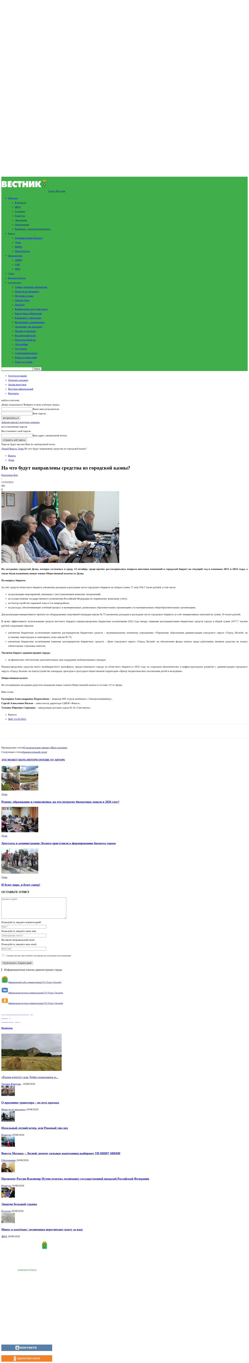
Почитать (7, 1028)
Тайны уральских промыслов (31, 287)
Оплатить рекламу (18, 380)
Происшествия (15, 255)
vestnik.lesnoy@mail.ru (27, 1270)
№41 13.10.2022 (17, 719)
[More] (86, 731)
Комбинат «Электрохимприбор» (33, 229)
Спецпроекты (14, 282)
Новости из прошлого (27, 291)
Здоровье (20, 211)
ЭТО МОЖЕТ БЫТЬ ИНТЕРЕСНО (22, 759)
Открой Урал (22, 300)
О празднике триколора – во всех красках (30, 1102)
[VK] (74, 731)
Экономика (21, 220)
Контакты (13, 393)
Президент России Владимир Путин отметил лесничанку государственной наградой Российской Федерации (75, 1178)
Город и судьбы (23, 362)
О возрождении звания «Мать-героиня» (46, 747)
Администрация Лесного (29, 238)
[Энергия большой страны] (8, 1196)
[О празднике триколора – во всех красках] (8, 1095)
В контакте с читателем (28, 318)
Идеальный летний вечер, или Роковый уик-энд (34, 1128)
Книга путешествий (26, 357)
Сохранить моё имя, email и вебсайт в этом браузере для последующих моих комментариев (38, 956)
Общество (13, 198)
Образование (22, 224)
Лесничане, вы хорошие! (28, 326)
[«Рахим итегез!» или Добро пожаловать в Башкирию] (31, 1070)
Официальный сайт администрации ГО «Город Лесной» (34, 982)
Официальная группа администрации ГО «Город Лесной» (35, 992)
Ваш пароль (39, 413)
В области (20, 202)
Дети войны (21, 344)
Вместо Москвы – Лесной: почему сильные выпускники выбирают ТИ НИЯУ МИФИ (60, 1153)
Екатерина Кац (9, 475)
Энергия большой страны (19, 1204)
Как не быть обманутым (28, 313)
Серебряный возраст (26, 353)
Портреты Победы (25, 340)
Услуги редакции (17, 375)
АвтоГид (20, 304)
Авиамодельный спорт (34, 752)
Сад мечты (21, 348)
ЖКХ (18, 207)
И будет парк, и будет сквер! (20, 884)
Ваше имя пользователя (46, 409)
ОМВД (18, 260)
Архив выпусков (17, 384)
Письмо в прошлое (25, 331)
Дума (18, 242)
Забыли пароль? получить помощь (20, 422)
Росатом (6, 1211)
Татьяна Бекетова (11, 1084)
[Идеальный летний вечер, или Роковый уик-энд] (8, 1120)
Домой (5, 448)
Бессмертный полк (17, 278)
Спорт (11, 273)
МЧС (17, 269)
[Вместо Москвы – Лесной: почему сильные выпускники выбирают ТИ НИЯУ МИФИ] (8, 1146)
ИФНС (18, 246)
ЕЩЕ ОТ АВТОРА (54, 759)
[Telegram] (62, 731)
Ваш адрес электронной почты (50, 435)
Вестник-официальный (20, 389)
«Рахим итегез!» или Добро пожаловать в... (29, 1077)
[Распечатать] (50, 731)
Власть (11, 233)
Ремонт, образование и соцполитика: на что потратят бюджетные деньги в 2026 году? (60, 801)
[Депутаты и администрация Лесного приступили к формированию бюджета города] (19, 831)
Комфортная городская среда (31, 309)
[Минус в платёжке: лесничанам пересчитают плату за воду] (8, 1222)
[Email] (38, 731)
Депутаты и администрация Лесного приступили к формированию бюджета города (58, 843)
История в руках (24, 296)
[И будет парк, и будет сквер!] (19, 872)
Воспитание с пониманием (30, 322)
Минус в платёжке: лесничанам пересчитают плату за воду (42, 1229)
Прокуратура (22, 251)
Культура (20, 215)
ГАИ (17, 264)
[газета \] (124, 1245)
